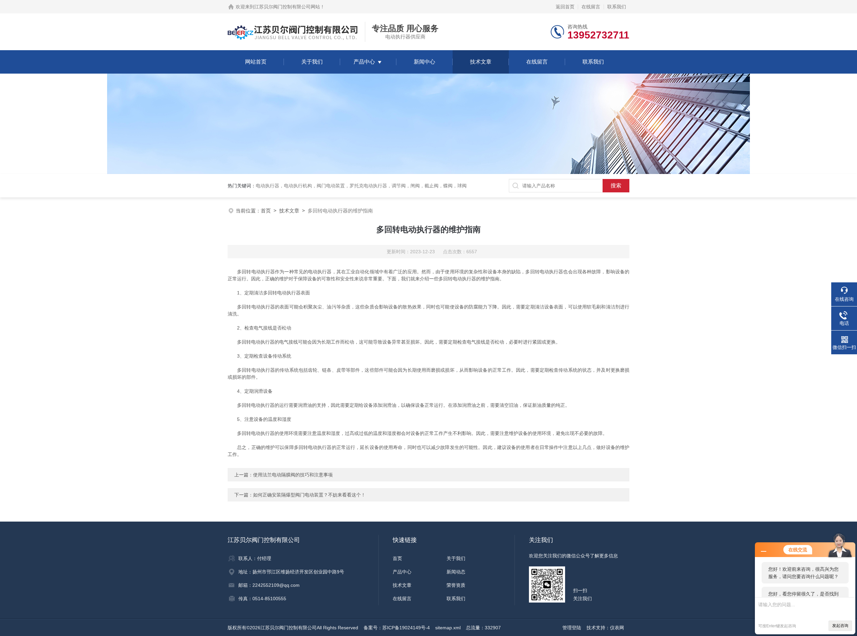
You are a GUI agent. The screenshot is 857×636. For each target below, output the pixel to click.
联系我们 (616, 6)
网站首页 (255, 62)
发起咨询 (840, 625)
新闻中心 (424, 62)
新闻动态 (456, 571)
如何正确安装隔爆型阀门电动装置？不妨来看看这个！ (309, 494)
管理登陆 (571, 627)
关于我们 (312, 62)
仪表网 (617, 627)
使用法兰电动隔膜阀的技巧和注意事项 (293, 474)
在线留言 (590, 6)
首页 (266, 210)
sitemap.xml (448, 627)
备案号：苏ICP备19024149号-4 (397, 627)
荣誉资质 (456, 585)
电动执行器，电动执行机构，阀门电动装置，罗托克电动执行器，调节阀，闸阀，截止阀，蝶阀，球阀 (361, 185)
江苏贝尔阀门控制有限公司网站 (287, 6)
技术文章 (480, 62)
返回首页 (565, 6)
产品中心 (364, 62)
